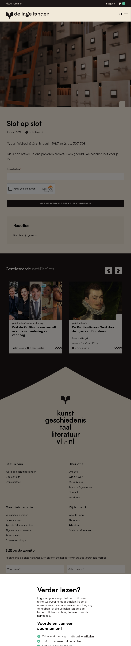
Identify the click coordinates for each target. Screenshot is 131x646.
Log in (41, 598)
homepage (43, 615)
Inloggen (110, 3)
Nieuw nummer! (14, 3)
